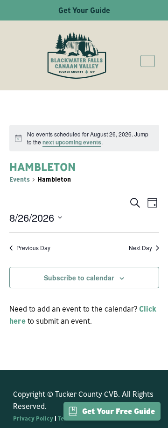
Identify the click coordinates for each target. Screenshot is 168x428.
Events (19, 179)
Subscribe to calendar (79, 277)
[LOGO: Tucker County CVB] (76, 55)
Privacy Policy (33, 418)
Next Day (140, 247)
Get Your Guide (84, 10)
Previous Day (33, 247)
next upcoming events (71, 142)
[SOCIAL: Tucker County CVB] (17, 376)
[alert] (84, 138)
